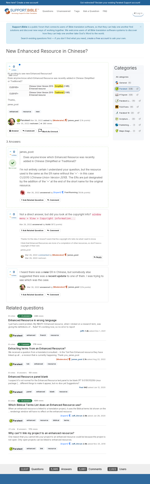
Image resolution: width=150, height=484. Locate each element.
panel (29, 392)
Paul (81, 387)
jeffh (82, 331)
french (43, 335)
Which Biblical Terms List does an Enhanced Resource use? (44, 404)
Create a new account (27, 2)
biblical (56, 420)
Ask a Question (91, 11)
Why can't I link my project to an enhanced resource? (41, 433)
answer (15, 131)
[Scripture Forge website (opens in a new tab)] (139, 119)
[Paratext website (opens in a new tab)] (137, 89)
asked (46, 120)
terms (66, 420)
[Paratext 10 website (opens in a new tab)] (138, 113)
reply (99, 257)
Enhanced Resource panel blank (28, 376)
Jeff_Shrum (77, 416)
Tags (76, 11)
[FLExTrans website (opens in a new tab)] (137, 107)
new (38, 111)
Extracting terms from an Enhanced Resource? (37, 348)
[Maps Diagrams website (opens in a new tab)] (139, 131)
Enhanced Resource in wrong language (32, 320)
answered (45, 192)
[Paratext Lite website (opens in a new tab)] (139, 101)
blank (52, 392)
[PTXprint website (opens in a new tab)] (137, 95)
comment (29, 131)
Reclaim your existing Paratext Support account (117, 2)
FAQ (105, 11)
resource (27, 111)
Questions (47, 11)
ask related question (33, 200)
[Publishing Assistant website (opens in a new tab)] (139, 125)
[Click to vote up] (9, 66)
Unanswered (63, 11)
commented (43, 255)
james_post (76, 359)
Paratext (25, 120)
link (41, 448)
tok (28, 364)
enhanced (14, 111)
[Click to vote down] (9, 69)
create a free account (98, 38)
